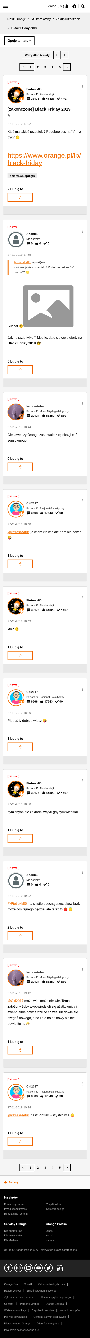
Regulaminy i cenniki (16, 1213)
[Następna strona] (67, 67)
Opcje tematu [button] (18, 40)
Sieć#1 (28, 1284)
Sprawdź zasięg (55, 1209)
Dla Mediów (11, 1240)
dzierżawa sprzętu (22, 176)
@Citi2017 (15, 1001)
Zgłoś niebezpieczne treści (19, 1297)
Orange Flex (11, 1284)
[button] (82, 86)
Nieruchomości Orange (17, 1323)
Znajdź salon (53, 1204)
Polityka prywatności (15, 1316)
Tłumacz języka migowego (56, 1297)
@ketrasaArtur (18, 532)
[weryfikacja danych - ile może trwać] (57, 55)
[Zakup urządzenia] (38, 55)
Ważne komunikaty (15, 1310)
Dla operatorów (13, 1230)
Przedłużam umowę (15, 1209)
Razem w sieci (12, 1290)
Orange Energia (55, 1303)
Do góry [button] (13, 1182)
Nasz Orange (16, 19)
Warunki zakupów (70, 1310)
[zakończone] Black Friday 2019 (39, 109)
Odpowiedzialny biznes (51, 1284)
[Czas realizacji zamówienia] (64, 55)
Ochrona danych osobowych (49, 1316)
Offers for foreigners (48, 1323)
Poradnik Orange (30, 1303)
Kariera (50, 1240)
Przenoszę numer (14, 1204)
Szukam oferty (41, 19)
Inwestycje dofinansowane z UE (22, 1330)
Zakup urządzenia (68, 19)
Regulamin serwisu (43, 1310)
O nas (49, 1230)
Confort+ (9, 1303)
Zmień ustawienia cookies (41, 1290)
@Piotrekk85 (22, 262)
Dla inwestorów (13, 1235)
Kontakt (50, 1235)
